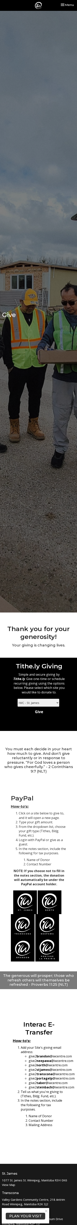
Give (39, 711)
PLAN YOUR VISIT (25, 1216)
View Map (8, 1185)
